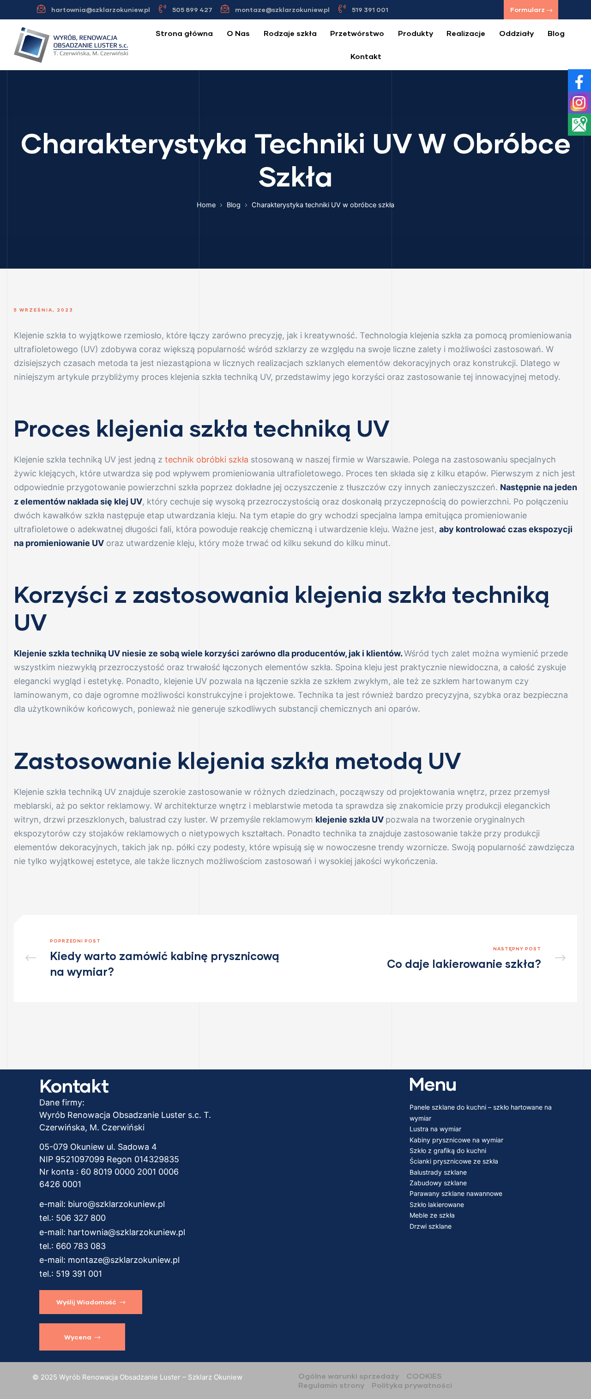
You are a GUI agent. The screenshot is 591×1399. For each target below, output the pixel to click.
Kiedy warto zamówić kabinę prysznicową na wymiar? (158, 958)
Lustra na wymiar (435, 1129)
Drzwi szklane (431, 1226)
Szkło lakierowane (437, 1204)
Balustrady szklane (438, 1172)
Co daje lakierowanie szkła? (433, 958)
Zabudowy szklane (438, 1183)
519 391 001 (79, 1274)
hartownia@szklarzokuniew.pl (126, 1232)
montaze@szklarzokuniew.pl (124, 1260)
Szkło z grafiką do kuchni (448, 1150)
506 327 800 (81, 1218)
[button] (531, 9)
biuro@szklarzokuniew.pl (116, 1204)
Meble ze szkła (432, 1215)
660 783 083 (81, 1246)
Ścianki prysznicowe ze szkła (454, 1161)
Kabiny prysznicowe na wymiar (456, 1140)
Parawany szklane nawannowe (456, 1193)
